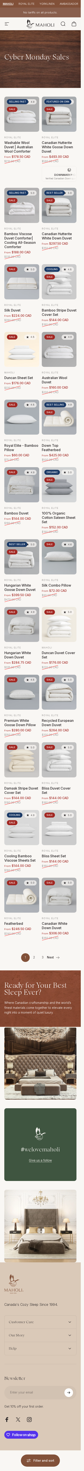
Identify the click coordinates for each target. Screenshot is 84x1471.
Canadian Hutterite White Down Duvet (57, 236)
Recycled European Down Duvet (58, 722)
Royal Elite (26, 3)
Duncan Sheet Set (18, 378)
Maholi (8, 3)
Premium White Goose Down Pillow (20, 722)
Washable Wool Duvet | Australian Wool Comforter (18, 146)
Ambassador (69, 3)
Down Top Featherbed (51, 447)
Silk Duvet (12, 310)
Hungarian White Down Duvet (17, 655)
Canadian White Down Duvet (54, 925)
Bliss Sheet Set (54, 856)
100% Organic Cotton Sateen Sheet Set (58, 517)
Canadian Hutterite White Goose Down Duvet (57, 146)
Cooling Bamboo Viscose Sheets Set (20, 858)
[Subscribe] (68, 1392)
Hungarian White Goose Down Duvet (20, 587)
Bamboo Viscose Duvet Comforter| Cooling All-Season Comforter (20, 240)
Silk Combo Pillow (56, 585)
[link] (40, 1063)
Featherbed (13, 923)
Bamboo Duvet (16, 513)
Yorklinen (47, 3)
